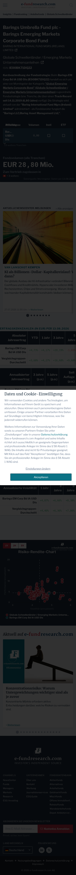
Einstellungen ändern (38, 468)
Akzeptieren (41, 477)
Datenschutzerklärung (54, 434)
